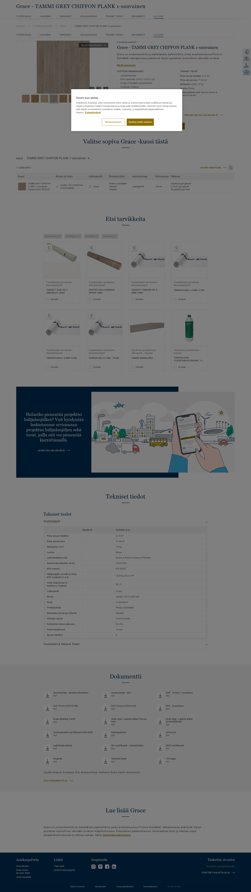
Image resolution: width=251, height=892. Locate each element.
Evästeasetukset (113, 122)
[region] (126, 110)
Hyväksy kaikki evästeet (140, 122)
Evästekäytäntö (93, 112)
